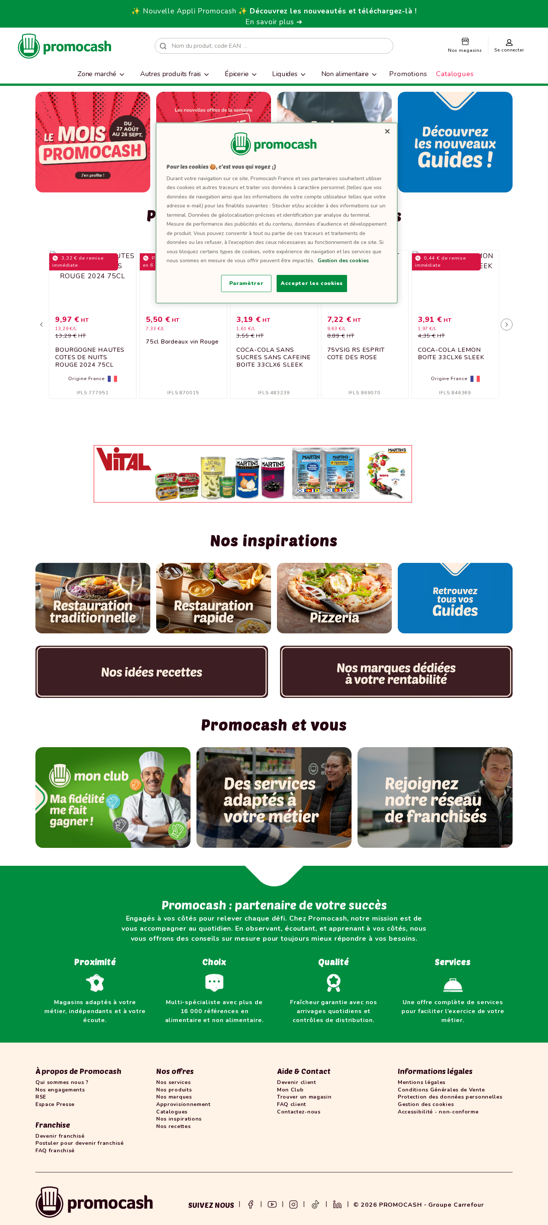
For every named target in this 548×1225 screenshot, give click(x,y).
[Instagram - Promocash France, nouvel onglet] (293, 1203)
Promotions (408, 73)
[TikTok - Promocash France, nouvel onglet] (315, 1203)
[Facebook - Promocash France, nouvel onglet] (250, 1203)
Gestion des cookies (343, 260)
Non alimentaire (345, 73)
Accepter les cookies (312, 283)
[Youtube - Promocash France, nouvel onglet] (272, 1203)
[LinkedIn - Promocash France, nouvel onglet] (337, 1203)
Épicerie (237, 73)
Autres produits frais (170, 73)
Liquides (284, 73)
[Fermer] (387, 131)
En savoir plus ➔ (273, 22)
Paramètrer (246, 283)
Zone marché (97, 73)
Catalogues (455, 73)
